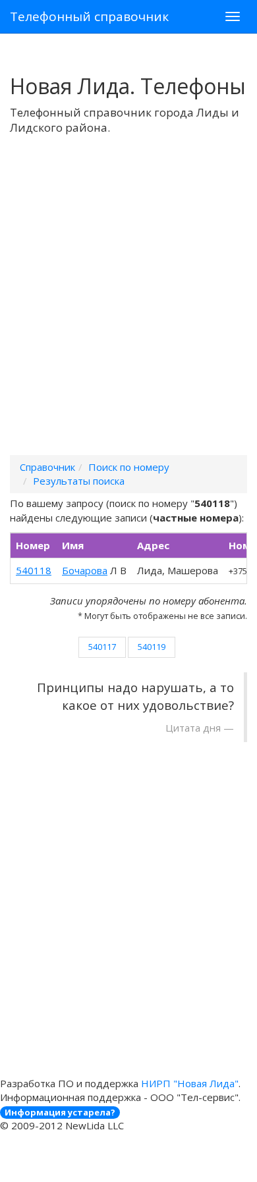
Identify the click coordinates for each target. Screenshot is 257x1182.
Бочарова (84, 570)
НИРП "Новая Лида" (190, 1083)
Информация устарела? (60, 1112)
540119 (151, 647)
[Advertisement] (128, 312)
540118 (33, 570)
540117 (102, 647)
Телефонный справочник (89, 16)
